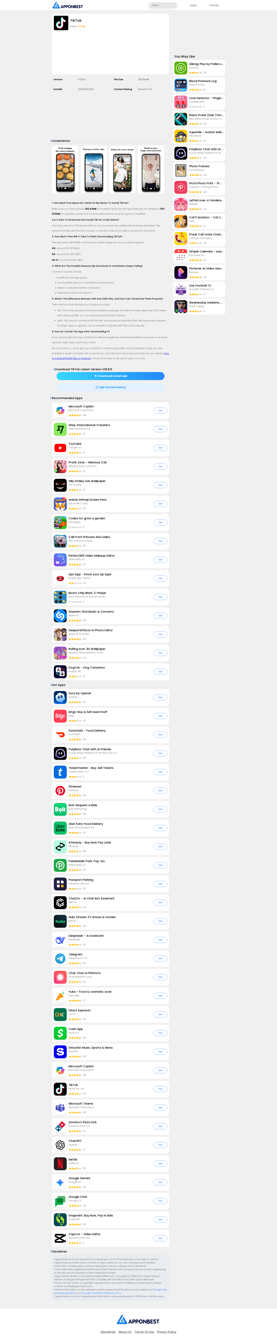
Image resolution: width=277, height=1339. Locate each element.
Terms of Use (144, 1332)
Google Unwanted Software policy (101, 1293)
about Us (125, 1332)
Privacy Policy (166, 1332)
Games (214, 5)
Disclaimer (108, 1332)
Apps (193, 5)
